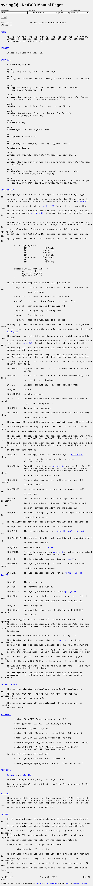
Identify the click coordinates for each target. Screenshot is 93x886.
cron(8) (49, 547)
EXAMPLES (6, 714)
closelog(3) (62, 640)
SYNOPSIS (6, 60)
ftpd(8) (70, 559)
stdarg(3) (12, 331)
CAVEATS (5, 814)
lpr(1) (68, 573)
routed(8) (58, 552)
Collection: (75, 10)
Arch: (62, 10)
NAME (3, 32)
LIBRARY (5, 48)
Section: (32, 10)
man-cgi (67, 883)
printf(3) (48, 206)
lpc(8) (78, 573)
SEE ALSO (6, 770)
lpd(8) (4, 575)
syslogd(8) (83, 201)
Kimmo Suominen (50, 883)
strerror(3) (38, 213)
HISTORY (5, 793)
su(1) (71, 531)
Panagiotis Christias (80, 883)
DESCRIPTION (7, 190)
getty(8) (81, 531)
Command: (5, 10)
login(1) (60, 531)
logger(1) (12, 775)
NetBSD (38, 883)
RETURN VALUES (9, 684)
